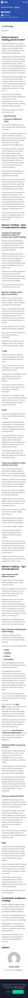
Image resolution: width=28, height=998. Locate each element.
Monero (17, 7)
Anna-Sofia (6, 15)
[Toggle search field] (24, 2)
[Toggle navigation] (26, 2)
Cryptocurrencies (7, 7)
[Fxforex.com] (4, 2)
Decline (8, 992)
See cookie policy (19, 988)
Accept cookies (18, 992)
